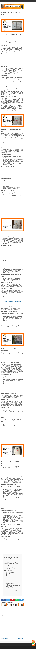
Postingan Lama (20, 638)
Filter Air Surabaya (19, 3)
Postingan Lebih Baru (5, 638)
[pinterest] (12, 600)
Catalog (5, 594)
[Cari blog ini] (34, 2)
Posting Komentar (13, 16)
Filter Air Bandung (5, 3)
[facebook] (3, 600)
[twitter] (8, 600)
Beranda (18, 644)
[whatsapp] (17, 600)
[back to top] (34, 647)
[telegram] (21, 600)
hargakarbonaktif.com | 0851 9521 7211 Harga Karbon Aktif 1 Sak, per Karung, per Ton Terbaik (19, 647)
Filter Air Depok (12, 3)
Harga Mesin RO (26, 3)
